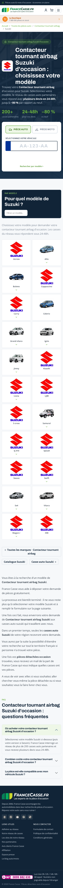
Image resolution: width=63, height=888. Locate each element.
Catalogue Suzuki (14, 561)
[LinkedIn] (23, 817)
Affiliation (6, 850)
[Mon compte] (45, 10)
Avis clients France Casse (13, 846)
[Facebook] (4, 817)
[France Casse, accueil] (18, 10)
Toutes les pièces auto (21, 25)
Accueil (5, 25)
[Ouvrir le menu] (58, 10)
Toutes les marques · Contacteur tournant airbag (33, 551)
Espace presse (8, 854)
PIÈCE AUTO (21, 129)
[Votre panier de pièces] (51, 10)
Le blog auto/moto (10, 858)
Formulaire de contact (43, 829)
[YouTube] (17, 817)
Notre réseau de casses (12, 833)
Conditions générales (42, 837)
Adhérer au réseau (10, 829)
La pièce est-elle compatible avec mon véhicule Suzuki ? (26, 773)
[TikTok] (30, 817)
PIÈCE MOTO (47, 129)
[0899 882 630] (17, 877)
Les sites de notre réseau (13, 837)
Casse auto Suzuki (42, 561)
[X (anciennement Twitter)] (10, 817)
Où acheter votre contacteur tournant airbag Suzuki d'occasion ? (26, 730)
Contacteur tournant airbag (47, 25)
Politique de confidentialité (45, 833)
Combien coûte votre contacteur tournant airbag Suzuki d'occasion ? (28, 760)
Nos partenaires (9, 841)
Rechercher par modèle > (31, 166)
